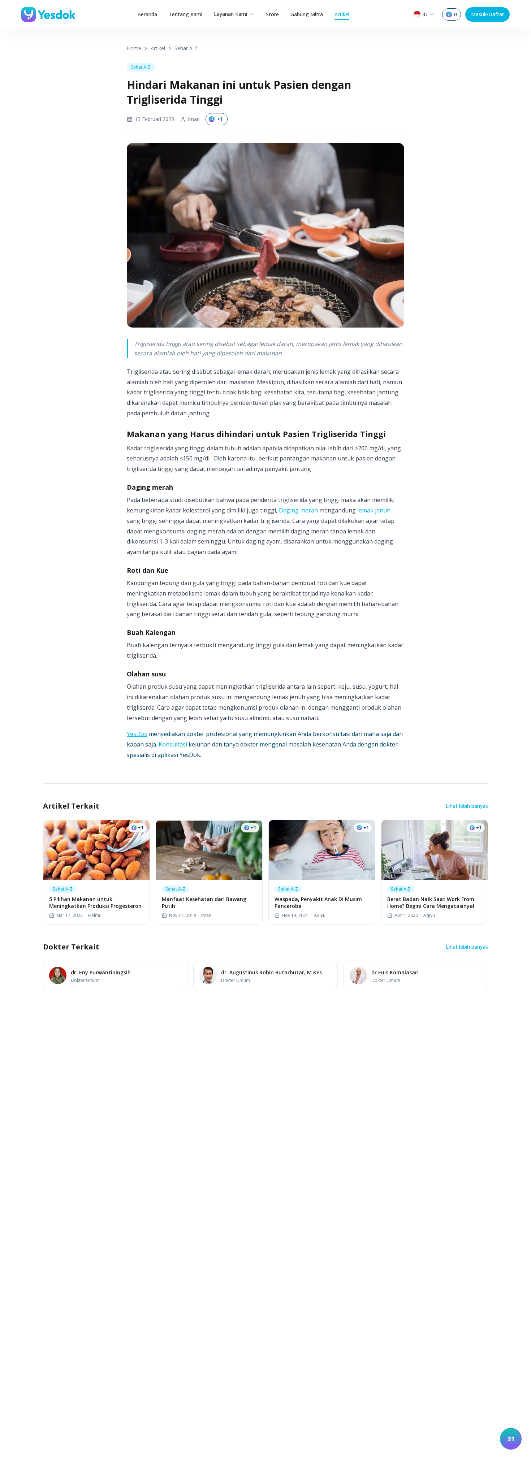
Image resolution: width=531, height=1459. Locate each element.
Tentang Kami (185, 14)
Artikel (341, 14)
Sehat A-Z (186, 48)
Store (272, 14)
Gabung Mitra (306, 14)
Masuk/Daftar (487, 14)
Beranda (147, 14)
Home (134, 48)
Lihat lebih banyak (467, 805)
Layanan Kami (230, 13)
